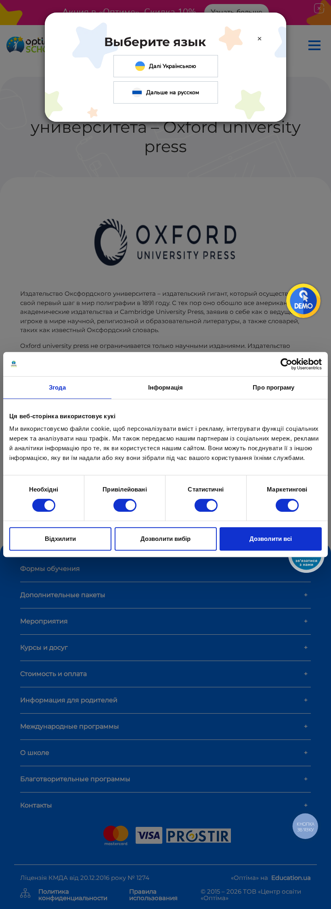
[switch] (124, 505)
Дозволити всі (270, 538)
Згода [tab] (57, 387)
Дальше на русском (172, 92)
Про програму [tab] (273, 387)
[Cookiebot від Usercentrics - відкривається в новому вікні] (286, 364)
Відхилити (60, 538)
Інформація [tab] (165, 387)
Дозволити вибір (165, 538)
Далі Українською (172, 66)
